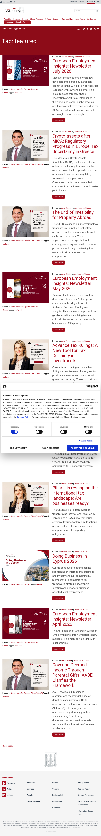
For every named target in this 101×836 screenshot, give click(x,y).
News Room (80, 19)
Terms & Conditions (50, 831)
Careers (56, 19)
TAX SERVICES (37, 164)
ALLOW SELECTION (50, 448)
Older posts (7, 746)
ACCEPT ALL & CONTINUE (82, 448)
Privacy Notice (83, 783)
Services (16, 19)
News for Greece (23, 164)
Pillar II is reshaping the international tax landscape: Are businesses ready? (75, 495)
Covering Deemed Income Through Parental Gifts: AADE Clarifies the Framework (72, 675)
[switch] (39, 432)
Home (4, 29)
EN (98, 2)
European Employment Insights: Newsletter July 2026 (74, 66)
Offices (48, 19)
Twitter (88, 29)
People (25, 19)
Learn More (58, 120)
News (13, 89)
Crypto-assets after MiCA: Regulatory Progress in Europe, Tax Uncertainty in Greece (75, 144)
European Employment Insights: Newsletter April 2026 (74, 619)
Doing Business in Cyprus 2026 (69, 559)
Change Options (86, 441)
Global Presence (36, 19)
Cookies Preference (86, 795)
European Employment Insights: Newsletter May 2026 (74, 283)
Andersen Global (8, 2)
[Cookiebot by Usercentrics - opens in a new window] (87, 387)
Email (95, 29)
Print (98, 29)
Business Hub (67, 19)
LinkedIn (91, 29)
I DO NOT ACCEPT (18, 448)
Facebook (84, 29)
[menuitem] (17, 19)
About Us (7, 19)
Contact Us (91, 19)
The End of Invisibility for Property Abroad (73, 215)
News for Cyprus (23, 89)
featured (18, 92)
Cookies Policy (24, 417)
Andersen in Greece (30, 9)
